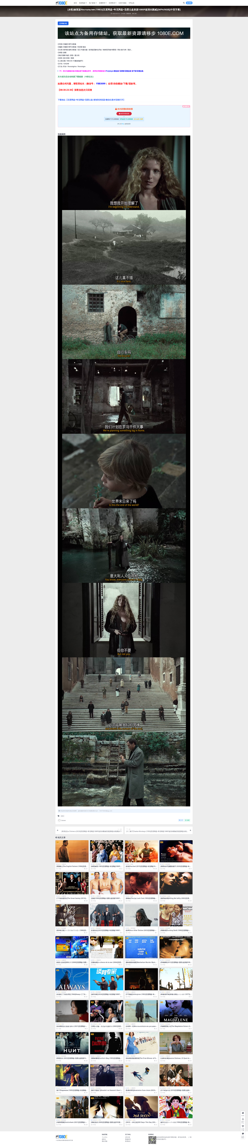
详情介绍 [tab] (64, 23)
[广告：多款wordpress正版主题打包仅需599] (124, 34)
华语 (162, 864)
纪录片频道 (122, 3)
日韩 (93, 864)
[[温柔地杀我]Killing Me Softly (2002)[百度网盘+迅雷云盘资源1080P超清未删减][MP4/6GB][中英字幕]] (176, 883)
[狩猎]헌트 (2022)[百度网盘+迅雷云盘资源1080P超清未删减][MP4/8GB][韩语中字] (71, 1059)
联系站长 (128, 1141)
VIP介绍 (127, 1137)
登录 (190, 3)
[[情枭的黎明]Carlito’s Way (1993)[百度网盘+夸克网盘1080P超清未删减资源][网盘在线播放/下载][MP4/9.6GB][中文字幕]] (106, 1043)
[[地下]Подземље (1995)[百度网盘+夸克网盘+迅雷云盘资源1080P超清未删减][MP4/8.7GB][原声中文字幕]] (72, 1075)
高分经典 (63, 1088)
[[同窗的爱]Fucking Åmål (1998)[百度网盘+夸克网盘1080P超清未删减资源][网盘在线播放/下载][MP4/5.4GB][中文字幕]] (176, 915)
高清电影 (82, 3)
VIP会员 (131, 3)
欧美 (124, 13)
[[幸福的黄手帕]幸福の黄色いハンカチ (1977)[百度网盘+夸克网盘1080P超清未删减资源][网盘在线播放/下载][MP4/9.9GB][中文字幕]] (176, 979)
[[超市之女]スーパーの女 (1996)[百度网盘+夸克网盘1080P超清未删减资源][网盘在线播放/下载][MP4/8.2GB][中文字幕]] (176, 1107)
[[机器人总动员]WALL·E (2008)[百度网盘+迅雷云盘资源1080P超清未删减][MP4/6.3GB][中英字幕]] (72, 947)
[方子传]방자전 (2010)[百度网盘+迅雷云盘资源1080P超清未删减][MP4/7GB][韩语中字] (175, 1091)
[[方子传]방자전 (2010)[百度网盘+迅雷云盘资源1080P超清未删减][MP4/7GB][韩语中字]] (176, 1075)
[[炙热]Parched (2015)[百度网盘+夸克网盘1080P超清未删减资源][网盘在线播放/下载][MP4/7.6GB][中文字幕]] (141, 851)
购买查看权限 (125, 113)
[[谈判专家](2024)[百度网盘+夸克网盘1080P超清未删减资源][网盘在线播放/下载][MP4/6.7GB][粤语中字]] (106, 979)
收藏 (188, 820)
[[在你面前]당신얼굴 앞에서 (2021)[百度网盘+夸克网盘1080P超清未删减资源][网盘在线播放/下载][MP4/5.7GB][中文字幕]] (72, 1011)
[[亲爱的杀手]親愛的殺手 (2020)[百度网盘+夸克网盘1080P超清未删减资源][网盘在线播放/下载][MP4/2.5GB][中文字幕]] (176, 851)
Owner (63, 820)
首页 (75, 3)
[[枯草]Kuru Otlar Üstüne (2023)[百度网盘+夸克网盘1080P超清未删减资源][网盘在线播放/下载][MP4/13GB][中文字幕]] (141, 915)
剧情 (62, 816)
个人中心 (104, 1137)
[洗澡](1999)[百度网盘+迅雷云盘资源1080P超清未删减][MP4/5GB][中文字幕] (106, 899)
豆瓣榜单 (102, 3)
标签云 (104, 1139)
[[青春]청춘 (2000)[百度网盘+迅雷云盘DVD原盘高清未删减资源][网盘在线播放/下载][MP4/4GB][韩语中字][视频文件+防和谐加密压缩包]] (106, 1107)
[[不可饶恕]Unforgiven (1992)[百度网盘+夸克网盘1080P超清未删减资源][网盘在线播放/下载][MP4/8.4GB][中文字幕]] (141, 979)
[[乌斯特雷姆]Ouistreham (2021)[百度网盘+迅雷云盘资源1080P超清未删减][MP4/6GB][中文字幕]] (72, 1107)
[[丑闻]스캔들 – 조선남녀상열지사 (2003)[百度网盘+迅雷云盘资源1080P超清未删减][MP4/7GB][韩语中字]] (106, 1011)
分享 (181, 820)
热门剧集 (92, 3)
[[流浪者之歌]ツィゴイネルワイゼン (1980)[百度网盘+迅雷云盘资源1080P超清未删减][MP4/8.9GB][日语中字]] (72, 915)
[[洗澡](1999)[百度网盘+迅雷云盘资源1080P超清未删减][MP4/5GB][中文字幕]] (106, 883)
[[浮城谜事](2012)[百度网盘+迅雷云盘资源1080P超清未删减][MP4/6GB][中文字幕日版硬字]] (176, 947)
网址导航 (104, 1141)
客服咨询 (128, 1139)
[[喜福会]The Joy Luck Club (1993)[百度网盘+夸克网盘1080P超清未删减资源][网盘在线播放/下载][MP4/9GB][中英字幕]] (141, 883)
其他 (128, 864)
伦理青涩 (112, 3)
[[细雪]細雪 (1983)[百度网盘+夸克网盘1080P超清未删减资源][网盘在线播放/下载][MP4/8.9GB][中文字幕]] (106, 851)
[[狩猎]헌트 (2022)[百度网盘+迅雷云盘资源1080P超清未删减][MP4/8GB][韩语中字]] (72, 1043)
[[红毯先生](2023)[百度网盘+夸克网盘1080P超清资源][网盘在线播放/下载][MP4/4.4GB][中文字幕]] (106, 915)
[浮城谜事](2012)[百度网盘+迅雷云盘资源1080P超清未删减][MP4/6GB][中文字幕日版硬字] (175, 963)
